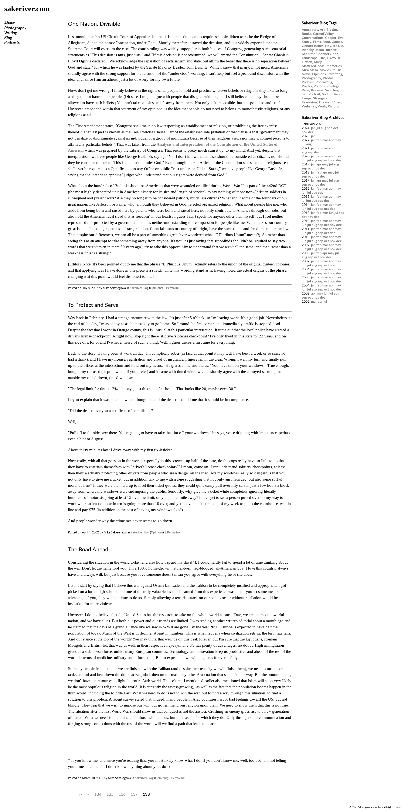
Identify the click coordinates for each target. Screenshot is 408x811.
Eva (340, 37)
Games (337, 42)
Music (336, 70)
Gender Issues (312, 46)
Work (322, 106)
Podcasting (324, 82)
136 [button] (122, 795)
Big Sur (331, 29)
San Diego (332, 90)
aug (323, 128)
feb (319, 140)
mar (325, 140)
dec (311, 132)
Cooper (330, 37)
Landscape (310, 58)
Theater (325, 102)
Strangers (320, 98)
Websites (309, 106)
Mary (318, 62)
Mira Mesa (310, 70)
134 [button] (97, 795)
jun (304, 160)
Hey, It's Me (334, 46)
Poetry (307, 86)
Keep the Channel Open (320, 54)
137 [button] (134, 795)
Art (322, 29)
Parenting (334, 74)
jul (318, 128)
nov (304, 132)
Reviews (317, 90)
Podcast (308, 82)
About (9, 23)
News (306, 74)
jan (313, 128)
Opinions (156, 288)
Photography (15, 28)
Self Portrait (311, 94)
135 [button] (109, 795)
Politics (319, 86)
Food (326, 42)
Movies (325, 70)
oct (335, 128)
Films (317, 42)
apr (331, 140)
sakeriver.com (27, 8)
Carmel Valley (323, 33)
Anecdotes (310, 29)
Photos (328, 78)
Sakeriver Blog (139, 288)
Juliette (331, 50)
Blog (8, 38)
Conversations (312, 37)
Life (322, 58)
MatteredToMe (313, 66)
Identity (308, 50)
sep (329, 128)
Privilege (333, 86)
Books (306, 33)
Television (309, 102)
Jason (319, 50)
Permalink (172, 288)
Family (306, 42)
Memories (334, 66)
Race (305, 90)
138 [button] (146, 795)
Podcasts (12, 43)
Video (336, 102)
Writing (10, 33)
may (338, 140)
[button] (80, 795)
